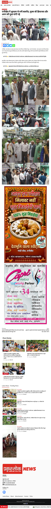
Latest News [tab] (5, 386)
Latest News (6, 496)
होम (1, 5)
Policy (31, 496)
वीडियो (22, 5)
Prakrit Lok (27, 500)
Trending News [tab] (14, 386)
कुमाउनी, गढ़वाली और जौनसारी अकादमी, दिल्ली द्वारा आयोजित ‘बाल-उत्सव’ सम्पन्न (37, 330)
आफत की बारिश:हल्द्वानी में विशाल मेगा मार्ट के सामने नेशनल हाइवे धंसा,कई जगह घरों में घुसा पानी (13, 330)
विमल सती (10, 16)
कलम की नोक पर (15, 5)
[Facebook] (4, 45)
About (12, 496)
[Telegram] (10, 45)
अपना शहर (42, 5)
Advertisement (19, 496)
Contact (26, 496)
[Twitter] (7, 45)
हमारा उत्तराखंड (7, 5)
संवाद (47, 5)
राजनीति (27, 5)
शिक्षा (37, 5)
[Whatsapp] (13, 45)
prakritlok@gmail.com (10, 484)
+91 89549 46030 (10, 482)
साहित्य (32, 5)
